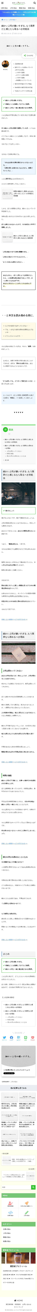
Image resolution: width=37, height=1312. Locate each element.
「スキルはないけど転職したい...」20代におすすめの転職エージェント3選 (18, 13)
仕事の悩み (4, 8)
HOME (19, 1300)
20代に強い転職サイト (27, 1206)
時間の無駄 (10, 453)
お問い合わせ (26, 1304)
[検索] (33, 1187)
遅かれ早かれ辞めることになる (16, 456)
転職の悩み (31, 8)
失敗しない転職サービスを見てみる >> (14, 619)
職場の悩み (22, 8)
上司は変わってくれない (14, 451)
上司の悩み (13, 8)
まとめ (7, 460)
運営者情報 (10, 1206)
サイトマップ (18, 1307)
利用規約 (18, 1304)
